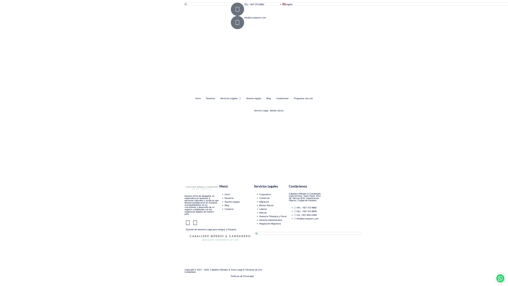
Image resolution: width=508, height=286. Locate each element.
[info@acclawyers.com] (237, 22)
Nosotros (210, 98)
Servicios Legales (229, 98)
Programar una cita (303, 98)
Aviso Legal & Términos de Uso (246, 270)
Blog (268, 98)
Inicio (198, 98)
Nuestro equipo (253, 98)
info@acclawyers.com (255, 17)
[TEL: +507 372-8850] (237, 9)
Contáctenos (282, 98)
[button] (500, 278)
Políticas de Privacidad (242, 276)
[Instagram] (188, 222)
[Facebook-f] (195, 222)
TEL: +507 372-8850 (254, 4)
